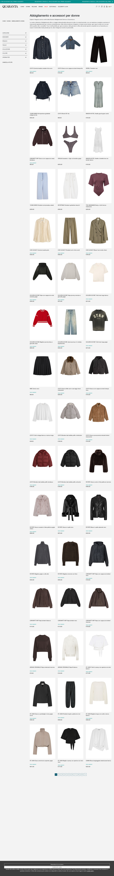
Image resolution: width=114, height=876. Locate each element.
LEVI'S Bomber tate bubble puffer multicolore (70, 435)
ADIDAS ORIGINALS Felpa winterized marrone (42, 667)
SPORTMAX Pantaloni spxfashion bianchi (69, 205)
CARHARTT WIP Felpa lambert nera (67, 620)
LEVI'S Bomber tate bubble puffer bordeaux (41, 482)
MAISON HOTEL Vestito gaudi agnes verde (97, 113)
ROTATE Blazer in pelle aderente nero (96, 527)
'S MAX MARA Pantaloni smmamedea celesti (42, 205)
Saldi (46, 6)
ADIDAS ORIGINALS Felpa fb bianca (67, 667)
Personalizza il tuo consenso (57, 864)
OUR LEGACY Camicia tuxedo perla (39, 250)
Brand (41, 6)
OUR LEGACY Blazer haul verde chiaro (96, 250)
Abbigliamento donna (18, 21)
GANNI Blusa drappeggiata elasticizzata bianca (98, 760)
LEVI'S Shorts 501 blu (63, 113)
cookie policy (90, 871)
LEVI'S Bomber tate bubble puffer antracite (69, 482)
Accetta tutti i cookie (57, 867)
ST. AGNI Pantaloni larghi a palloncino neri (69, 714)
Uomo (22, 6)
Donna (28, 6)
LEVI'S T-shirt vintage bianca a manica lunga (41, 435)
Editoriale (52, 6)
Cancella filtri (7, 62)
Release (34, 6)
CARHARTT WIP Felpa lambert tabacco (40, 620)
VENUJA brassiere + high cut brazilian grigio (69, 158)
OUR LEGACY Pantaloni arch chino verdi (69, 250)
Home (4, 21)
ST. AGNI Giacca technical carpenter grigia (41, 760)
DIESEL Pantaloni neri (92, 68)
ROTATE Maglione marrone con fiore (67, 574)
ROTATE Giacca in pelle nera (65, 527)
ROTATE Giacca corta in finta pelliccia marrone (98, 482)
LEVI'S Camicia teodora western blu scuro (41, 68)
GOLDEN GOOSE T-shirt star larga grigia (96, 342)
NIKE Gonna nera (34, 388)
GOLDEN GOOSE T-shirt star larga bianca (97, 295)
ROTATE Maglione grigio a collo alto (39, 574)
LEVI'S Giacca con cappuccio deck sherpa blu (70, 68)
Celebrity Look (63, 6)
